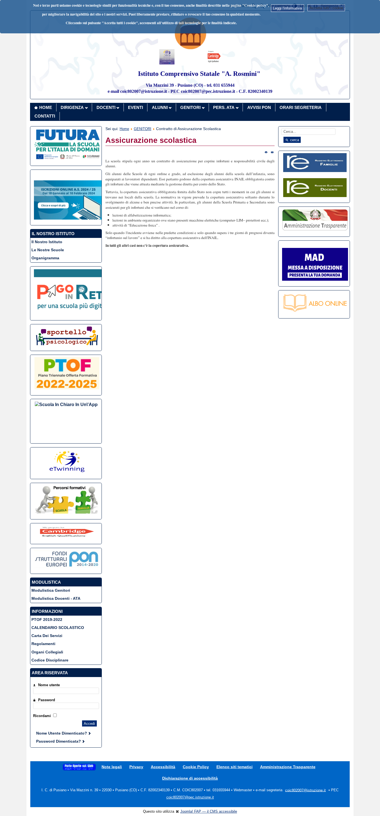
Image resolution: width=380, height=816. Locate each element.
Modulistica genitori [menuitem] (50, 590)
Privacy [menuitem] (136, 767)
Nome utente (49, 685)
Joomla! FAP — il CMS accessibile (208, 811)
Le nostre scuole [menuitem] (47, 250)
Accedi (89, 724)
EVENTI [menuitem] (135, 107)
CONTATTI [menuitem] (44, 116)
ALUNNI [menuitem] (160, 107)
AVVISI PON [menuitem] (259, 107)
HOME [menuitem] (45, 107)
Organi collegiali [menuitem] (47, 652)
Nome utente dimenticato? (62, 733)
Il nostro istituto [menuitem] (46, 242)
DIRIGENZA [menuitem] (72, 107)
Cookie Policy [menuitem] (196, 767)
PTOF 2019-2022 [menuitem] (46, 619)
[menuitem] (79, 766)
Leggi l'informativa (287, 8)
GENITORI (142, 129)
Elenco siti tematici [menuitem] (234, 767)
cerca (294, 140)
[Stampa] (265, 152)
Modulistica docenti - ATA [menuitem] (55, 598)
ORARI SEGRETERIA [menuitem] (301, 107)
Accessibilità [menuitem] (163, 767)
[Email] (272, 152)
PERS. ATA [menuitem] (224, 107)
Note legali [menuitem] (112, 767)
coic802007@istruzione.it (305, 790)
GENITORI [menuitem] (190, 107)
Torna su (365, 809)
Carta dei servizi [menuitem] (46, 635)
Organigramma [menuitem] (45, 258)
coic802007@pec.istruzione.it (190, 797)
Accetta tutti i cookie (326, 8)
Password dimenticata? (59, 741)
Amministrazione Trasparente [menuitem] (287, 767)
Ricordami (42, 716)
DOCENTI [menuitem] (106, 107)
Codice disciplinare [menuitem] (49, 660)
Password (46, 700)
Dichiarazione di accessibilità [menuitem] (190, 778)
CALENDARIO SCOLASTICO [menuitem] (57, 627)
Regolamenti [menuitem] (43, 643)
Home (124, 129)
